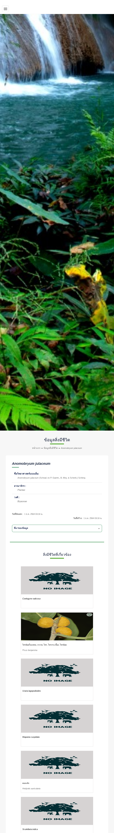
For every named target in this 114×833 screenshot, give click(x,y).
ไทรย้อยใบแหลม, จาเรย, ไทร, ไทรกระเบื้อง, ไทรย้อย (44, 645)
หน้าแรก (36, 448)
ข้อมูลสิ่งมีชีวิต (51, 448)
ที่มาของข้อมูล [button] (21, 528)
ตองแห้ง (25, 783)
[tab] (57, 528)
